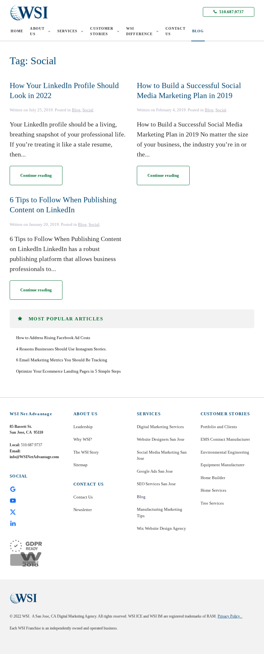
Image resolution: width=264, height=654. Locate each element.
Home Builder (213, 477)
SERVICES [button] (67, 31)
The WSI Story (86, 452)
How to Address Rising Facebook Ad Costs (53, 337)
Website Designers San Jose (160, 439)
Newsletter (82, 509)
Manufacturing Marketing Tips (159, 512)
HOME (17, 31)
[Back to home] (29, 12)
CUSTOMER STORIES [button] (101, 31)
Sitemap (80, 464)
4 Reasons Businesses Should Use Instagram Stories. (61, 349)
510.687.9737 (231, 11)
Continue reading (36, 175)
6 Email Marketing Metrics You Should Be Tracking (61, 359)
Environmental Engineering (225, 452)
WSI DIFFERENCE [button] (139, 31)
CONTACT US (175, 31)
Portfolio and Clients (219, 426)
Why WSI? (82, 439)
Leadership (83, 426)
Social (87, 109)
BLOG (198, 31)
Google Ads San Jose (155, 471)
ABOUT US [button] (37, 31)
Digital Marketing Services (160, 426)
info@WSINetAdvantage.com (34, 457)
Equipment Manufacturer (222, 464)
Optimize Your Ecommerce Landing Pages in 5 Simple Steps (68, 371)
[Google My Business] (13, 489)
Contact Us (83, 497)
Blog (76, 109)
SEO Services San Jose (156, 483)
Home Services (213, 490)
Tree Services (212, 503)
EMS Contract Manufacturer (225, 439)
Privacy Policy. (230, 616)
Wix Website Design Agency (161, 528)
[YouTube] (13, 500)
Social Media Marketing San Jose (162, 455)
